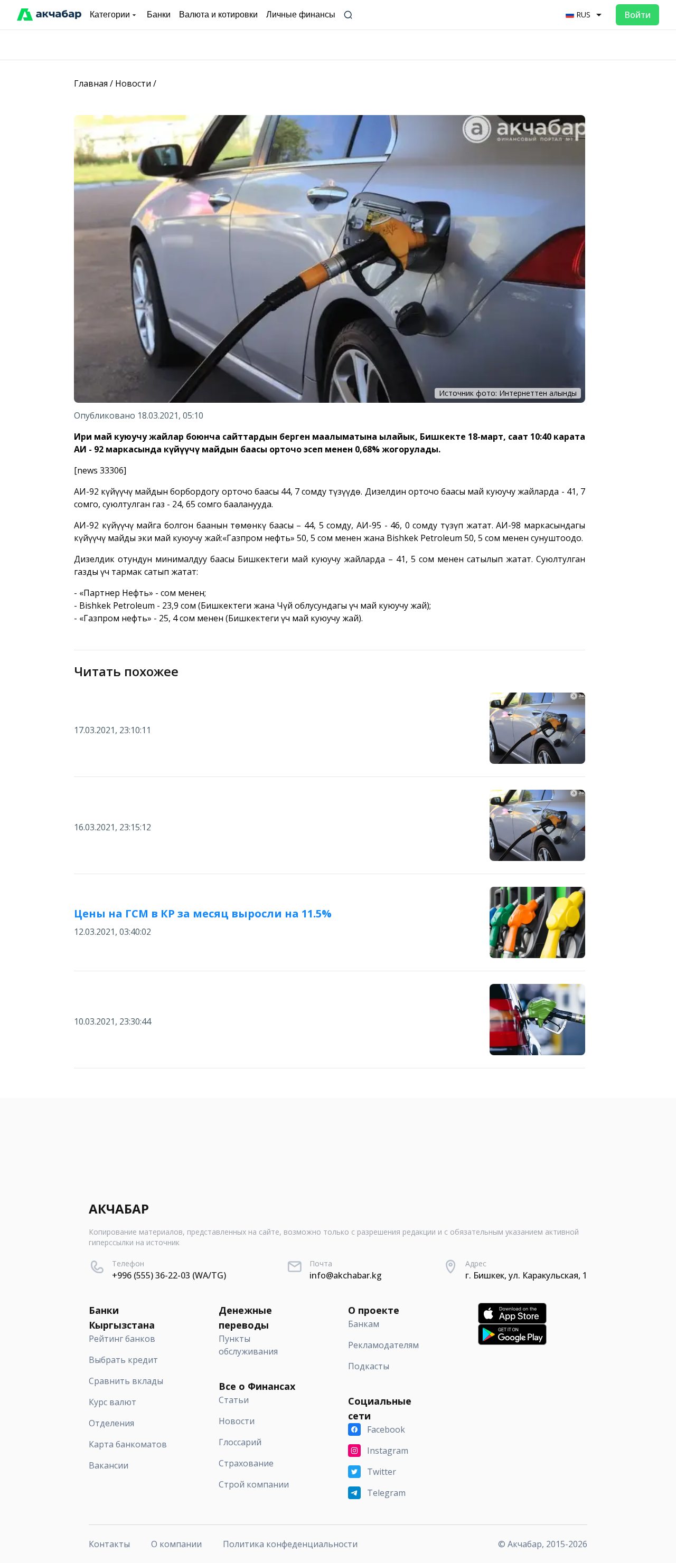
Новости (133, 83)
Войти (637, 15)
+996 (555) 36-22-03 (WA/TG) (169, 1275)
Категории (110, 14)
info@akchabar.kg (345, 1275)
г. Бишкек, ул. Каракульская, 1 (526, 1275)
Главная (91, 83)
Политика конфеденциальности (290, 1544)
